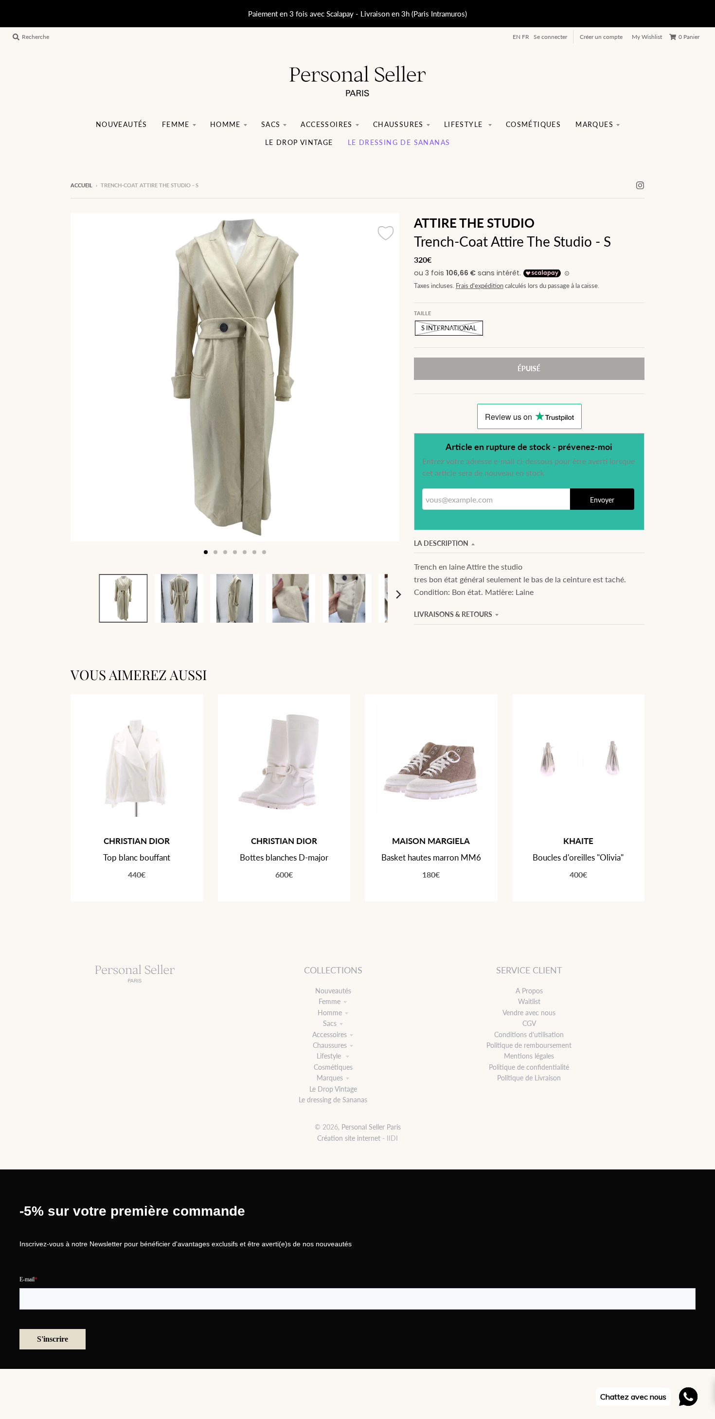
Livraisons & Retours (453, 614)
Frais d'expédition (479, 285)
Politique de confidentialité (529, 1067)
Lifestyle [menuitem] (464, 124)
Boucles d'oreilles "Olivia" (578, 857)
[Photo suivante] (382, 387)
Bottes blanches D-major (284, 857)
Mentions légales (529, 1056)
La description (441, 543)
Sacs (330, 1023)
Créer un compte (601, 36)
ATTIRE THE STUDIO (474, 223)
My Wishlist (647, 36)
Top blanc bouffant (136, 857)
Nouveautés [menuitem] (121, 124)
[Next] (398, 594)
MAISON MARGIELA (431, 841)
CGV (529, 1023)
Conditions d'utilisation (529, 1034)
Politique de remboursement (529, 1045)
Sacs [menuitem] (271, 124)
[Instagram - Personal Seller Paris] (640, 184)
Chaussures (330, 1045)
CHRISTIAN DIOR (137, 841)
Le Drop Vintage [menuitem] (299, 142)
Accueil (81, 185)
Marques (330, 1078)
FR (525, 36)
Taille (422, 313)
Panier (689, 36)
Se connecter (550, 36)
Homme (330, 1012)
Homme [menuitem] (225, 124)
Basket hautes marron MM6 (431, 857)
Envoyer (602, 500)
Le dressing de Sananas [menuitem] (399, 142)
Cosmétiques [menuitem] (533, 124)
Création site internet (348, 1138)
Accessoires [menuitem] (326, 124)
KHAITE (578, 841)
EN (516, 36)
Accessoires (329, 1034)
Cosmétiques (333, 1067)
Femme (329, 1001)
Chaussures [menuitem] (398, 124)
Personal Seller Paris (371, 1127)
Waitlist (529, 1001)
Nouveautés (333, 991)
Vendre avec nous (528, 1012)
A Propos (529, 991)
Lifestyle (330, 1056)
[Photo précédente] (87, 387)
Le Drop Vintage (333, 1089)
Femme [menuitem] (176, 124)
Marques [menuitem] (594, 124)
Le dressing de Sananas (333, 1100)
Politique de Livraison (529, 1078)
